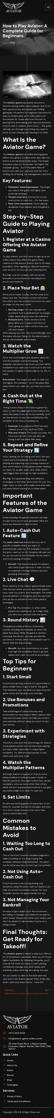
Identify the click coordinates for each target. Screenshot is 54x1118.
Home (6, 42)
